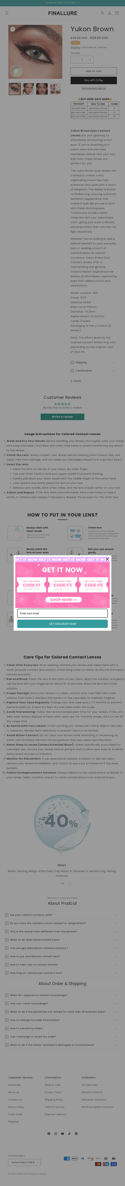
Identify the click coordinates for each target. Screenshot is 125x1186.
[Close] (107, 559)
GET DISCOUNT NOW (62, 624)
